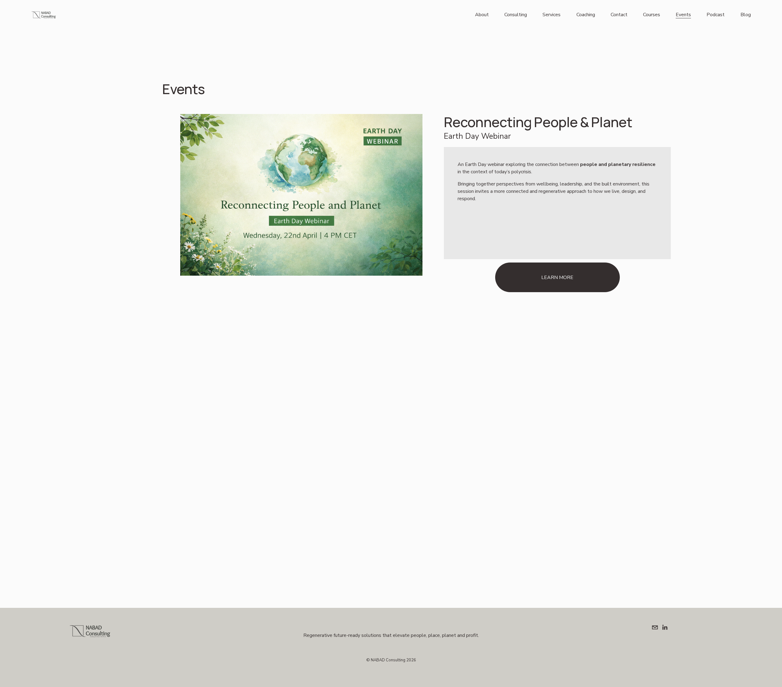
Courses (651, 14)
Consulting (515, 14)
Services (552, 14)
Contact (619, 14)
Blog (745, 14)
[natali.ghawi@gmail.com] (655, 627)
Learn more (557, 277)
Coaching (585, 14)
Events (683, 14)
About (482, 14)
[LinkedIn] (665, 627)
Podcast (716, 14)
